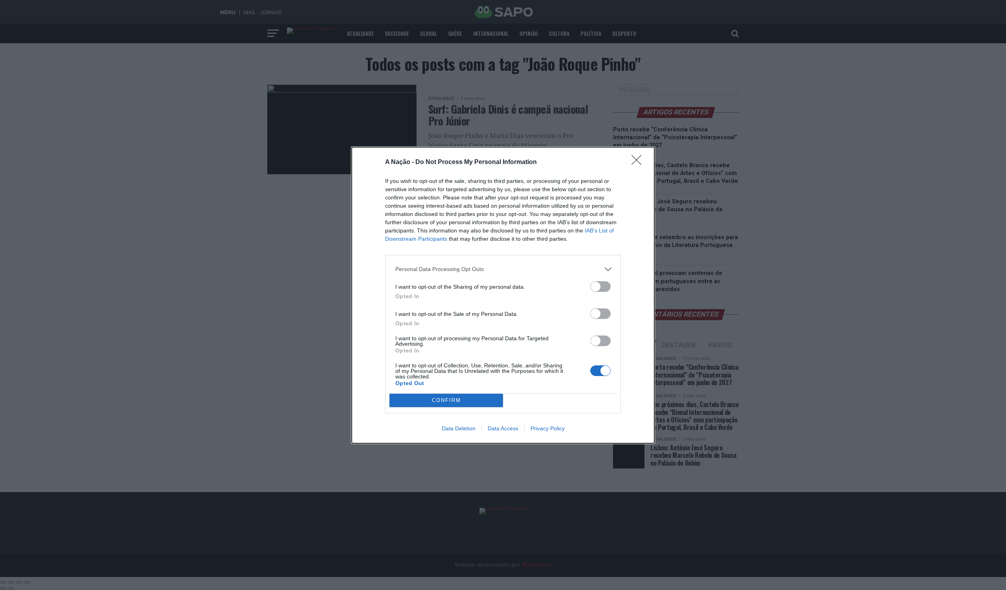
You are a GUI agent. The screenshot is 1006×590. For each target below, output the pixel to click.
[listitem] (503, 269)
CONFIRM (446, 400)
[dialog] (503, 295)
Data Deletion (458, 428)
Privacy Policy (548, 428)
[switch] (600, 286)
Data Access (503, 428)
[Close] (639, 162)
